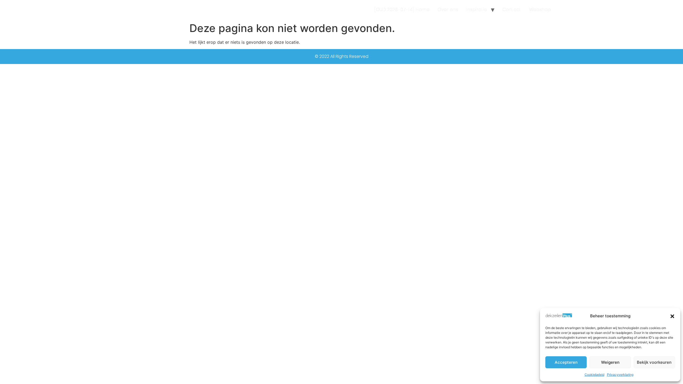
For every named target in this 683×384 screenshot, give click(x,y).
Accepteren (566, 362)
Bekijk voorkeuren (654, 362)
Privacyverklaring (620, 375)
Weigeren (610, 362)
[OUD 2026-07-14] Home (402, 9)
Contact (511, 9)
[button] (672, 316)
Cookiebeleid (594, 375)
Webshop (540, 9)
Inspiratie (476, 9)
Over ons (448, 9)
